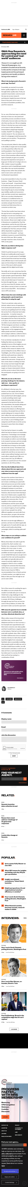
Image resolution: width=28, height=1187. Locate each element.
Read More (20, 678)
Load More (14, 1029)
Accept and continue (9, 1171)
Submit (14, 756)
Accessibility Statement (19, 1128)
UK (3, 702)
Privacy (17, 1125)
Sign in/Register (15, 29)
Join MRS (5, 1117)
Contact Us (4, 1125)
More (25, 917)
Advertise (4, 1128)
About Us (4, 1130)
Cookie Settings (9, 1182)
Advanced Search (23, 782)
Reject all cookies (10, 1177)
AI (2, 699)
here (3, 1165)
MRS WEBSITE (18, 1135)
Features (9, 699)
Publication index (6, 1136)
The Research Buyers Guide (8, 768)
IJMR (16, 1132)
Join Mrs (3, 1133)
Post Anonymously (15, 753)
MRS (9, 29)
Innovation (18, 699)
